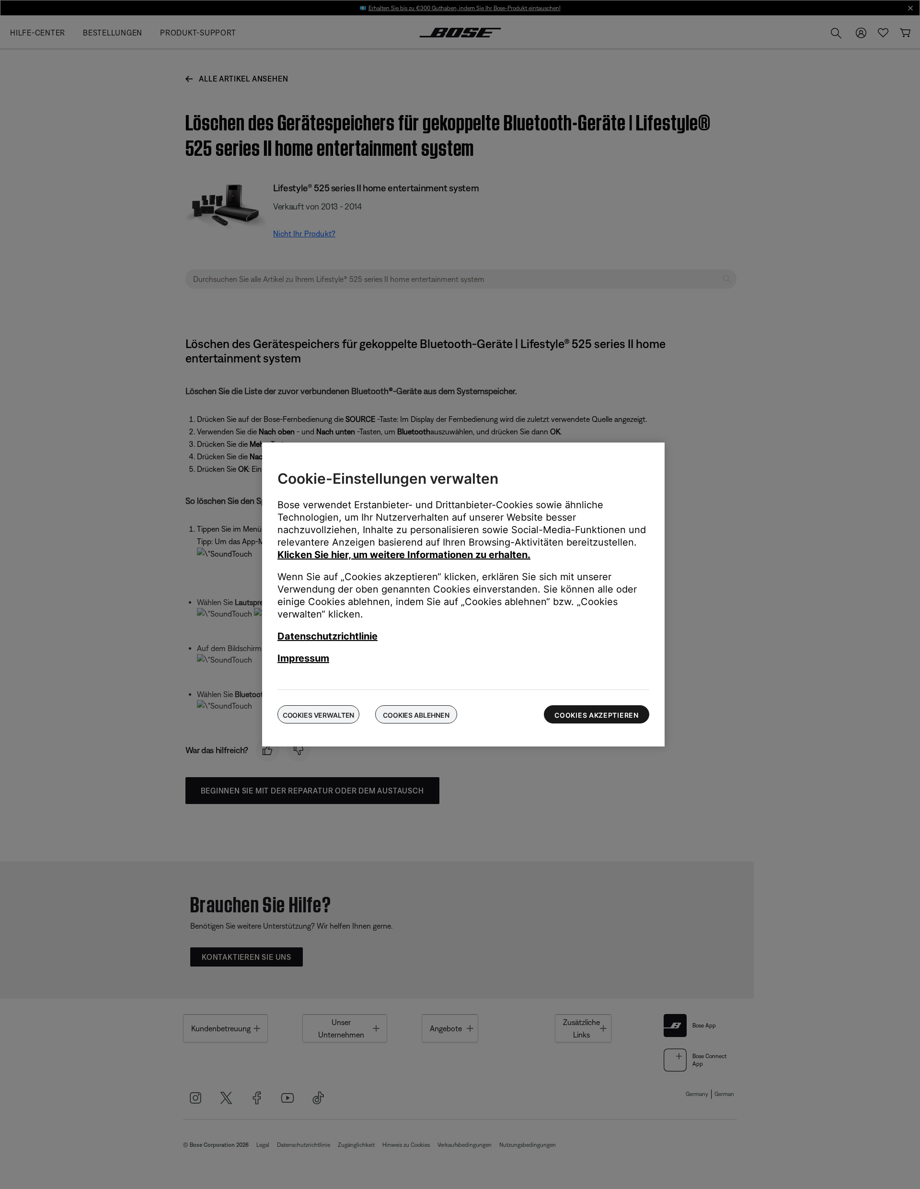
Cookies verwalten (319, 715)
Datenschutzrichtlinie (327, 636)
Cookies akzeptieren (596, 715)
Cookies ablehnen (416, 715)
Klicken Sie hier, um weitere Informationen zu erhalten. (403, 554)
